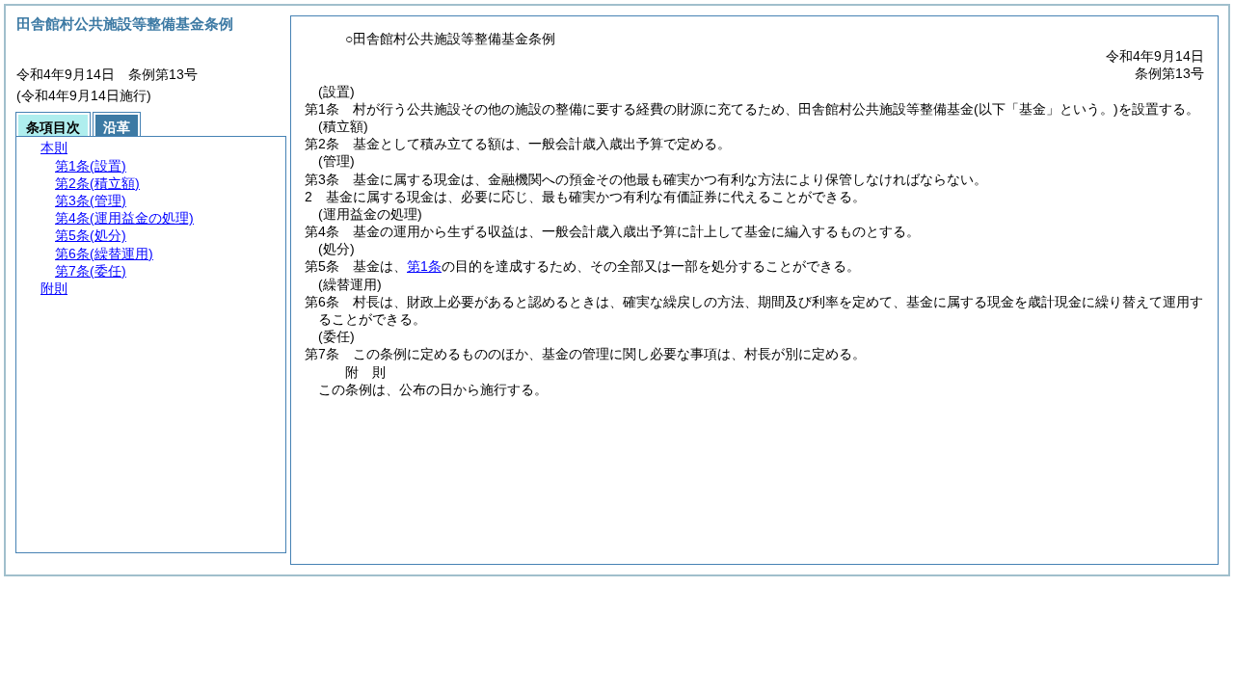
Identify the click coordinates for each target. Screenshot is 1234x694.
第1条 (424, 266)
